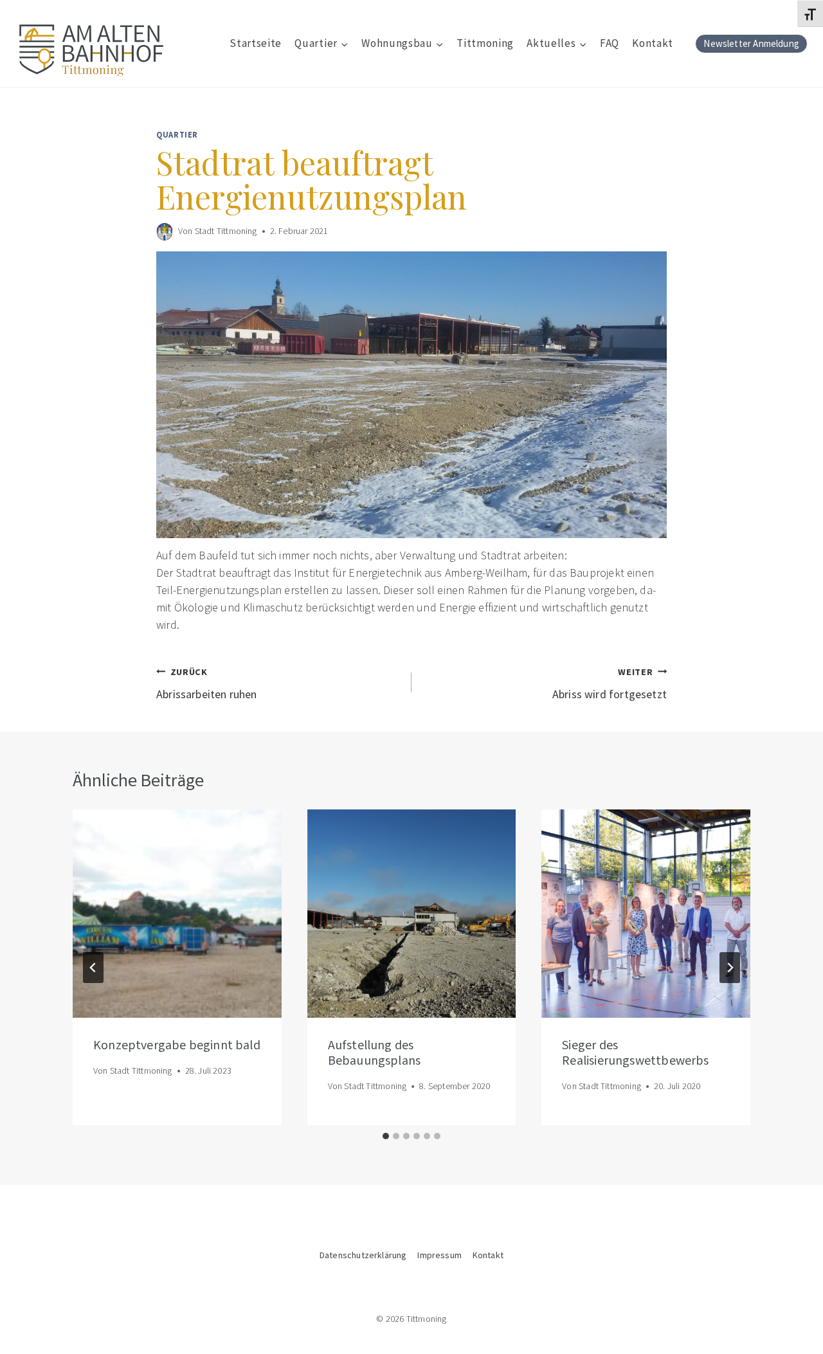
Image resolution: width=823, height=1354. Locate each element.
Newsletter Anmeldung (751, 43)
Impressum (439, 1255)
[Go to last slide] (93, 967)
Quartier (177, 135)
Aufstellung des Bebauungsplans (374, 1053)
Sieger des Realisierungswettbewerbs (635, 1053)
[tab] (386, 1136)
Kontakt (652, 43)
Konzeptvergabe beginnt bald (176, 1045)
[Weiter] (729, 967)
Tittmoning (485, 43)
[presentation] (177, 913)
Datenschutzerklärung (363, 1255)
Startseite (256, 43)
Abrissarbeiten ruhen (206, 683)
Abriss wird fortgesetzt (609, 683)
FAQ (609, 43)
